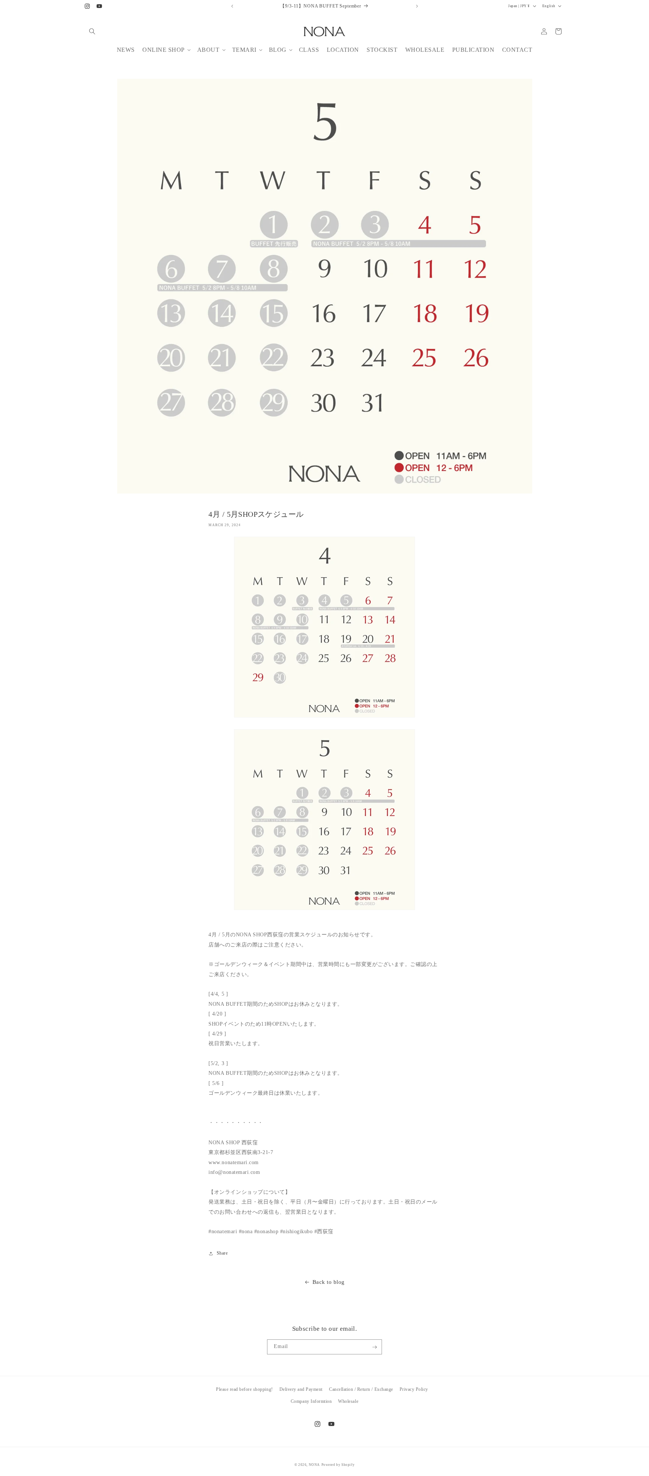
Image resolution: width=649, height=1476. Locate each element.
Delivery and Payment (301, 1389)
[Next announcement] (417, 6)
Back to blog (328, 1282)
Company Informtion (311, 1401)
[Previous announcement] (232, 6)
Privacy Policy (414, 1389)
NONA (314, 1465)
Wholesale (348, 1401)
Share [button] (222, 1253)
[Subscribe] (375, 1346)
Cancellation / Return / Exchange (361, 1389)
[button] (92, 31)
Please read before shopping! (244, 1389)
